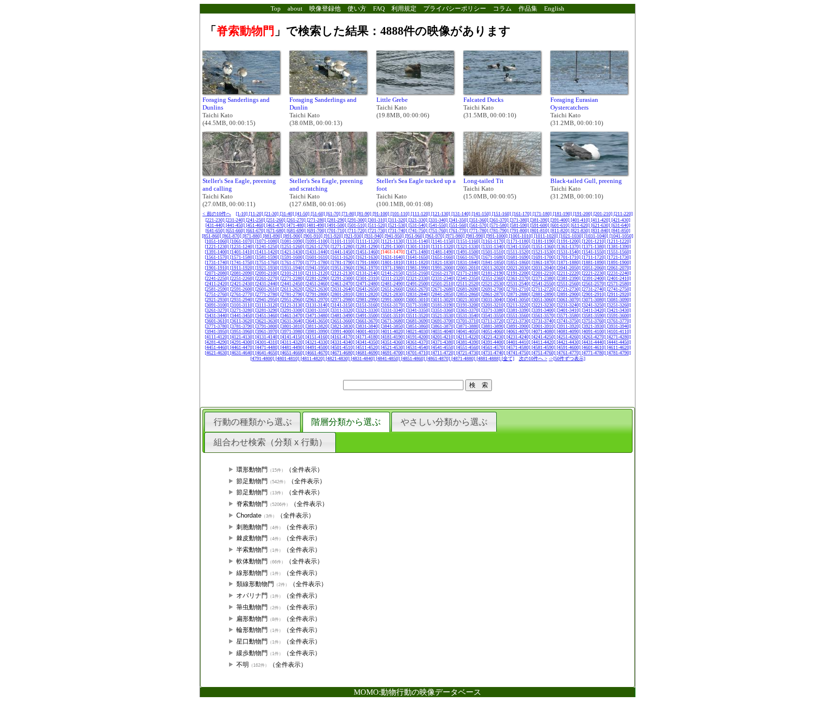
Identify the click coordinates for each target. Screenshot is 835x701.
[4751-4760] (544, 352)
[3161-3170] (393, 305)
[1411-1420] (267, 251)
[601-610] (560, 225)
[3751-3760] (594, 320)
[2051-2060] (594, 267)
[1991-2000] (443, 267)
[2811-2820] (368, 294)
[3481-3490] (343, 315)
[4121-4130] (242, 336)
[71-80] (349, 213)
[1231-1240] (242, 246)
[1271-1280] (343, 246)
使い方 (356, 8)
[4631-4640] (242, 352)
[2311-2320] (393, 278)
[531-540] (418, 225)
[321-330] (418, 220)
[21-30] (272, 213)
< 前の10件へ (216, 213)
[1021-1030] (571, 235)
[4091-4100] (594, 331)
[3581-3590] (594, 315)
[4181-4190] (393, 336)
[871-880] (253, 235)
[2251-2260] (242, 278)
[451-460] (256, 225)
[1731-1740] (217, 262)
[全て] (508, 358)
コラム (502, 8)
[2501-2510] (443, 283)
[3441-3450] (242, 315)
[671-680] (276, 230)
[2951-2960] (292, 299)
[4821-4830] (338, 358)
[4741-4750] (519, 352)
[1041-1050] (621, 235)
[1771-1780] (318, 262)
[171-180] (543, 213)
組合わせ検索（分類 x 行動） (270, 442)
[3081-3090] (619, 299)
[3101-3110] (242, 305)
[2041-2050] (569, 267)
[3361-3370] (468, 310)
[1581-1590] (267, 257)
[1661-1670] (468, 257)
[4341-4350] (368, 342)
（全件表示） (304, 469)
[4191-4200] (418, 336)
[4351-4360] (393, 342)
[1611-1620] (343, 257)
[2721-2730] (569, 289)
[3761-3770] (619, 320)
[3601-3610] (217, 320)
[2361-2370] (519, 278)
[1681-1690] (519, 257)
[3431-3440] (217, 315)
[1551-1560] (619, 251)
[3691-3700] (443, 320)
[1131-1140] (418, 241)
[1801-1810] (393, 262)
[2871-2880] (519, 294)
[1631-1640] (393, 257)
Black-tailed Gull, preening (586, 180)
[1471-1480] (418, 251)
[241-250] (256, 220)
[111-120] (421, 213)
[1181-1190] (544, 241)
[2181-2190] (493, 273)
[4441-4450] (619, 342)
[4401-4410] (519, 342)
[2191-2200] (519, 273)
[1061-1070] (242, 241)
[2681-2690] (468, 289)
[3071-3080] (594, 299)
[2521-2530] (493, 283)
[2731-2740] (594, 289)
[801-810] (540, 230)
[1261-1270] (318, 246)
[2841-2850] (443, 294)
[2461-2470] (343, 283)
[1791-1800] (368, 262)
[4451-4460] (217, 347)
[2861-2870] (493, 294)
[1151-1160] (468, 241)
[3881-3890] (493, 326)
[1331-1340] (493, 246)
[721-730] (378, 230)
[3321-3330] (368, 310)
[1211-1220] (619, 241)
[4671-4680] (343, 352)
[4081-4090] (569, 331)
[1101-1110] (343, 241)
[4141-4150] (292, 336)
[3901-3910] (544, 326)
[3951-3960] (242, 331)
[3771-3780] (217, 326)
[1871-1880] (569, 262)
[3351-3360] (443, 310)
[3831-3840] (368, 326)
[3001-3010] (418, 299)
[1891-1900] (619, 262)
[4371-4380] (443, 342)
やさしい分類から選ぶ (444, 422)
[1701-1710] (569, 257)
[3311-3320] (343, 310)
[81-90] (365, 213)
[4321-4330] (318, 342)
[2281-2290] (318, 278)
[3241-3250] (594, 305)
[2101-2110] (292, 273)
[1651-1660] (443, 257)
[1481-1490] (443, 251)
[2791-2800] (318, 294)
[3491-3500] (368, 315)
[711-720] (357, 230)
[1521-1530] (544, 251)
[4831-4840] (363, 358)
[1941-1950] (318, 267)
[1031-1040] (596, 235)
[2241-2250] (217, 278)
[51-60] (318, 213)
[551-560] (459, 225)
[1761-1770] (292, 262)
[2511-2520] (468, 283)
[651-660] (236, 230)
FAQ (379, 8)
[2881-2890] (544, 294)
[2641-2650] (368, 289)
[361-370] (499, 220)
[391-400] (560, 220)
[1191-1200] (569, 241)
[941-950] (395, 235)
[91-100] (381, 213)
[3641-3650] (318, 320)
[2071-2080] (217, 273)
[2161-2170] (443, 273)
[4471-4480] (267, 347)
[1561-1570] (217, 257)
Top (276, 8)
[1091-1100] (318, 241)
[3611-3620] (242, 320)
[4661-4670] (318, 352)
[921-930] (354, 235)
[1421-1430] (292, 251)
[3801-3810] (292, 326)
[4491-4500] (318, 347)
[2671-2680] (443, 289)
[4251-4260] (569, 336)
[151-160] (502, 213)
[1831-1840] (468, 262)
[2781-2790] (292, 294)
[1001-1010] (521, 235)
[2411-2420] (217, 283)
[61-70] (334, 213)
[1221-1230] (217, 246)
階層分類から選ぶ (346, 422)
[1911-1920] (242, 267)
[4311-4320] (292, 342)
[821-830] (581, 230)
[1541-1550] (594, 251)
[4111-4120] (217, 336)
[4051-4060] (493, 331)
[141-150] (482, 213)
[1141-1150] (443, 241)
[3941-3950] (217, 331)
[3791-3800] (267, 326)
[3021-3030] (468, 299)
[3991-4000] (343, 331)
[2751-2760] (217, 294)
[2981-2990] (368, 299)
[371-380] (520, 220)
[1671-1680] (493, 257)
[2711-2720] (544, 289)
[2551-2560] (569, 283)
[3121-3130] (292, 305)
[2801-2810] (343, 294)
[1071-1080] (267, 241)
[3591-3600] (619, 315)
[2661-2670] (418, 289)
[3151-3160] (368, 305)
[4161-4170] (343, 336)
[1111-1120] (368, 241)
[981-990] (476, 235)
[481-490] (317, 225)
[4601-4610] (594, 347)
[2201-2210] (544, 273)
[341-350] (459, 220)
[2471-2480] (368, 283)
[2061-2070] (619, 267)
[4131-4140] (267, 336)
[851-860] (212, 235)
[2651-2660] (393, 289)
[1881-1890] (594, 262)
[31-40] (287, 213)
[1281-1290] (368, 246)
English (554, 8)
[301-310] (378, 220)
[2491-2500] (418, 283)
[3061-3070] (569, 299)
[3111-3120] (267, 305)
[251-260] (276, 220)
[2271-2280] (292, 278)
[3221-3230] (544, 305)
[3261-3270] (217, 310)
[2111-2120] (318, 273)
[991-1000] (497, 235)
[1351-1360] (544, 246)
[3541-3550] (493, 315)
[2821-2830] (393, 294)
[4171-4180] (368, 336)
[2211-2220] (569, 273)
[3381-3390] (519, 310)
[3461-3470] (292, 315)
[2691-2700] (493, 289)
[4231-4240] (519, 336)
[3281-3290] (267, 310)
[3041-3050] (519, 299)
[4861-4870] (438, 358)
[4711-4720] (443, 352)
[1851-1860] (519, 262)
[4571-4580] (519, 347)
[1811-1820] (418, 262)
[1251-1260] (292, 246)
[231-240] (236, 220)
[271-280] (317, 220)
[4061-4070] (519, 331)
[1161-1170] (493, 241)
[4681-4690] (368, 352)
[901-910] (313, 235)
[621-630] (601, 225)
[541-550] (439, 225)
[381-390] (540, 220)
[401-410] (581, 220)
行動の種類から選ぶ (253, 422)
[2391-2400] (594, 278)
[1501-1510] (493, 251)
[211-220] (623, 213)
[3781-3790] (242, 326)
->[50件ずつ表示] (567, 358)
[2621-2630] (318, 289)
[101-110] (400, 213)
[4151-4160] (318, 336)
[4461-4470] (242, 347)
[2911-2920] (619, 294)
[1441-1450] (343, 251)
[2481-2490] (393, 283)
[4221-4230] (493, 336)
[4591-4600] (569, 347)
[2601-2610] (267, 289)
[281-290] (337, 220)
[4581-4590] (544, 347)
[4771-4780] (594, 352)
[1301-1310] (418, 246)
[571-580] (499, 225)
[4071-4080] (544, 331)
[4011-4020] (393, 331)
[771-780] (479, 230)
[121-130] (441, 213)
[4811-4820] (313, 358)
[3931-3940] (619, 326)
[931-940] (374, 235)
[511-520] (378, 225)
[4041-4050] (468, 331)
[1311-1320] (443, 246)
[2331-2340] (443, 278)
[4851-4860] (413, 358)
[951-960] (415, 235)
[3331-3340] (393, 310)
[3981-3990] (318, 331)
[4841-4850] (388, 358)
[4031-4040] (443, 331)
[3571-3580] (569, 315)
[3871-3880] (468, 326)
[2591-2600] (242, 289)
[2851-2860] (468, 294)
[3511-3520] (418, 315)
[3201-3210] (493, 305)
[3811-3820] (318, 326)
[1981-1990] (418, 267)
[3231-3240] (569, 305)
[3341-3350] (418, 310)
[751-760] (439, 230)
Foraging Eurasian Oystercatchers (574, 103)
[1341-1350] (519, 246)
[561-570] (479, 225)
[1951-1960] (343, 267)
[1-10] (242, 213)
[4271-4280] (619, 336)
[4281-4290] (217, 342)
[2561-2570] (594, 283)
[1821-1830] (443, 262)
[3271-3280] (242, 310)
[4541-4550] (443, 347)
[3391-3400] (544, 310)
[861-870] (232, 235)
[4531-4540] (418, 347)
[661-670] (256, 230)
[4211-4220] (468, 336)
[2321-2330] (418, 278)
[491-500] (337, 225)
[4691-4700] (393, 352)
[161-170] (522, 213)
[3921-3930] (594, 326)
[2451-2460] (318, 283)
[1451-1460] (368, 251)
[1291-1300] (393, 246)
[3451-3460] (267, 315)
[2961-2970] (318, 299)
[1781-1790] (343, 262)
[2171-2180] (468, 273)
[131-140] (461, 213)
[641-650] (215, 230)
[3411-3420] (594, 310)
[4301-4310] (267, 342)
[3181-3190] (443, 305)
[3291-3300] (292, 310)
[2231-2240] (619, 273)
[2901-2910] (594, 294)
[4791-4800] (262, 358)
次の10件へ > (533, 358)
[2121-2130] (343, 273)
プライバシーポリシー (454, 8)
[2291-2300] (343, 278)
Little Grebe (392, 99)
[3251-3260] (619, 305)
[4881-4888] (489, 358)
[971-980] (456, 235)
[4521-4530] (393, 347)
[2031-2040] (544, 267)
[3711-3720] (493, 320)
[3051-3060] (544, 299)
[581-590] (520, 225)
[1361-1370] (569, 246)
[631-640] (620, 225)
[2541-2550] (544, 283)
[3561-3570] (544, 315)
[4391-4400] (493, 342)
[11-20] (256, 213)
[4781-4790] (619, 352)
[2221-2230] (594, 273)
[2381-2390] (569, 278)
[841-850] (620, 230)
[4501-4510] (343, 347)
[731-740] (398, 230)
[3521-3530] (443, 315)
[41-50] (303, 213)
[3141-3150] (343, 305)
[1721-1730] (619, 257)
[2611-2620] (292, 289)
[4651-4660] (292, 352)
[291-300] (357, 220)
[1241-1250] (267, 246)
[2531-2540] (519, 283)
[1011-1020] (546, 235)
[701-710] (337, 230)
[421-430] (620, 220)
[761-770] (459, 230)
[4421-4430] (569, 342)
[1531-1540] (569, 251)
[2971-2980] (343, 299)
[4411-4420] (544, 342)
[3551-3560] (519, 315)
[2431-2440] (267, 283)
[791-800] (520, 230)
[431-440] (215, 225)
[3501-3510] (393, 315)
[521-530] (398, 225)
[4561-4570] (493, 347)
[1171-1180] (519, 241)
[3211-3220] (519, 305)
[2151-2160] (418, 273)
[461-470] (276, 225)
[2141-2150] (393, 273)
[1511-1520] (519, 251)
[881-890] (273, 235)
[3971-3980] (292, 331)
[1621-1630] (368, 257)
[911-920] (334, 235)
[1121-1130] (393, 241)
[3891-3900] (519, 326)
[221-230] (215, 220)
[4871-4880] (463, 358)
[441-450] (236, 225)
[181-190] (563, 213)
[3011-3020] (443, 299)
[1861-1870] (544, 262)
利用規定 (404, 8)
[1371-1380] (594, 246)
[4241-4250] (544, 336)
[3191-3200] (468, 305)
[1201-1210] (594, 241)
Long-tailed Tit (483, 180)
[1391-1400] (217, 251)
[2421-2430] (242, 283)
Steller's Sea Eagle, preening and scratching (326, 184)
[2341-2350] (468, 278)
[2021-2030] (519, 267)
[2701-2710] (519, 289)
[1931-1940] (292, 267)
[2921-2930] (217, 299)
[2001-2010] (468, 267)
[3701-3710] (468, 320)
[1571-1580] (242, 257)
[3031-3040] (493, 299)
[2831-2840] (418, 294)
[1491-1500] (468, 251)
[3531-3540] (468, 315)
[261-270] (297, 220)
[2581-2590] (217, 289)
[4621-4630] (217, 352)
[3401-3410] (569, 310)
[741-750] (418, 230)
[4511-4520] (368, 347)
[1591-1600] (292, 257)
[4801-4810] (288, 358)
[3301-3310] (318, 310)
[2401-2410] (619, 278)
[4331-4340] (343, 342)
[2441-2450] (292, 283)
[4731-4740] (493, 352)
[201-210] (603, 213)
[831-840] (601, 230)
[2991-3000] (393, 299)
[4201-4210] (443, 336)
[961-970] (435, 235)
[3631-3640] (292, 320)
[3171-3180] (418, 305)
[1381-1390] (619, 246)
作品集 (527, 8)
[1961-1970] (368, 267)
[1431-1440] (318, 251)
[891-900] (293, 235)
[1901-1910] (217, 267)
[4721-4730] (468, 352)
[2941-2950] (267, 299)
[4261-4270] (594, 336)
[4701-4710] (418, 352)
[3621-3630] (267, 320)
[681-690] (297, 230)
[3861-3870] (443, 326)
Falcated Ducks (483, 99)
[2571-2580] (619, 283)
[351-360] (479, 220)
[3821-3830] (343, 326)
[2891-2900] (569, 294)
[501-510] (357, 225)
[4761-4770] (569, 352)
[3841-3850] (393, 326)
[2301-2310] (368, 278)
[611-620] (581, 225)
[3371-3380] (493, 310)
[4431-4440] (594, 342)
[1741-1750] (242, 262)
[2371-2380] (544, 278)
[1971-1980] (393, 267)
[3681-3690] (418, 320)
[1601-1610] (318, 257)
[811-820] (560, 230)
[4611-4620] (619, 347)
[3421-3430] (619, 310)
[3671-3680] (393, 320)
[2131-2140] (368, 273)
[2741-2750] (619, 289)
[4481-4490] (292, 347)
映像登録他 (325, 8)
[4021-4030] (418, 331)
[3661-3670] (368, 320)
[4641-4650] (267, 352)
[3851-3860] (418, 326)
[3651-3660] (343, 320)
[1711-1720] (594, 257)
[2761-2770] (242, 294)
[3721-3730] (519, 320)
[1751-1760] (267, 262)
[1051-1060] (217, 241)
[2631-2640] (343, 289)
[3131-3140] (318, 305)
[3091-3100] (217, 305)
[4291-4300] (242, 342)
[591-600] (540, 225)
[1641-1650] (418, 257)
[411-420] (601, 220)
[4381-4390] (468, 342)
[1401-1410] (242, 251)
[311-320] (398, 220)
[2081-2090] (242, 273)
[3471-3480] (318, 315)
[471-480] (297, 225)
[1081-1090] (292, 241)
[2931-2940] (242, 299)
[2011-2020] (493, 267)
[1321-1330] (468, 246)
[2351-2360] (493, 278)
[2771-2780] (267, 294)
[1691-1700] (544, 257)
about (295, 8)
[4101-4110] (619, 331)
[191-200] (583, 213)
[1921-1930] (267, 267)
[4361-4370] (418, 342)
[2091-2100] (267, 273)
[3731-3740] (544, 320)
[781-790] (499, 230)
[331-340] (439, 220)
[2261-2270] (267, 278)
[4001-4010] (368, 331)
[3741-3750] (569, 320)
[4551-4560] (468, 347)
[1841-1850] (493, 262)
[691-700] (317, 230)
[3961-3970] (267, 331)
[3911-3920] (569, 326)
